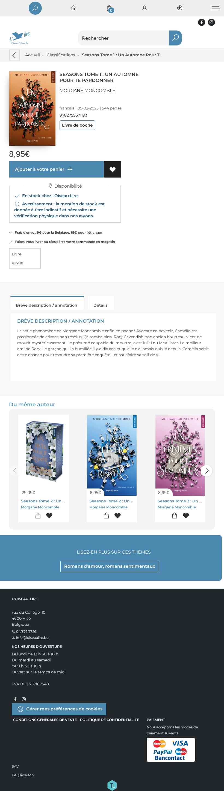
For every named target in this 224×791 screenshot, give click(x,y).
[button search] (175, 37)
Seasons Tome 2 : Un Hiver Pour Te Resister (63, 501)
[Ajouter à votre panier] (38, 516)
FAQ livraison (23, 775)
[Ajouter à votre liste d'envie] (112, 169)
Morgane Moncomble (87, 90)
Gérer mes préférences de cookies (63, 708)
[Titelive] (112, 785)
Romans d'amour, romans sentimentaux (109, 566)
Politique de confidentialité (109, 720)
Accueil (32, 54)
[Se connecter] (144, 8)
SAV (15, 766)
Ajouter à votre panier (39, 169)
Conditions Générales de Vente (45, 720)
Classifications (61, 54)
